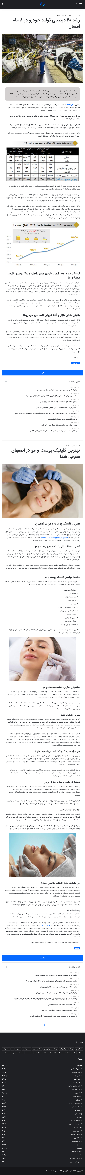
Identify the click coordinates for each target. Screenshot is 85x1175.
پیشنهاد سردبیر (77, 1096)
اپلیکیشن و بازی (74, 1103)
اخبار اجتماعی (75, 1069)
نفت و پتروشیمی (76, 1162)
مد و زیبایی (76, 1141)
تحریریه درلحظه (73, 16)
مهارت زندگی (75, 1145)
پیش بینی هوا (9, 1053)
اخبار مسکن (76, 1089)
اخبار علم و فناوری (74, 1086)
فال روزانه (6, 1049)
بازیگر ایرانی (63, 1049)
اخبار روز (79, 1065)
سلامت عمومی (75, 1158)
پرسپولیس (20, 1053)
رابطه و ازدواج (75, 1134)
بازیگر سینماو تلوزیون (50, 1049)
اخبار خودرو (75, 363)
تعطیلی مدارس (37, 1049)
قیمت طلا (38, 1053)
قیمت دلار (57, 1053)
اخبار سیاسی (75, 1082)
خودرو (18, 1049)
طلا (12, 1049)
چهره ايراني (78, 1114)
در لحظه (70, 105)
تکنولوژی (79, 1100)
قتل (74, 1053)
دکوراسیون (76, 1131)
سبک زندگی (78, 1127)
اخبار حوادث (76, 1076)
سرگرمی (79, 1148)
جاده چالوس (26, 1049)
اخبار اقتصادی (75, 1072)
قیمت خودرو (66, 1053)
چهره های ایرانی (75, 1120)
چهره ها (79, 1117)
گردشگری (77, 1138)
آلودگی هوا (79, 1049)
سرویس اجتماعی (76, 1152)
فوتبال (80, 1053)
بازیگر (71, 1049)
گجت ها (77, 1110)
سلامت (79, 1155)
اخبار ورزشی (76, 1093)
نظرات (42, 372)
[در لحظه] (42, 4)
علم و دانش (76, 1107)
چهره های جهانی (74, 1124)
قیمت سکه (47, 1053)
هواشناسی (29, 1053)
